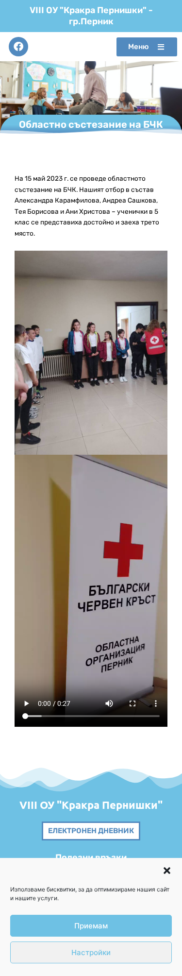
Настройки (91, 952)
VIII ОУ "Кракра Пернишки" (91, 804)
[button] (167, 870)
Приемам (91, 925)
